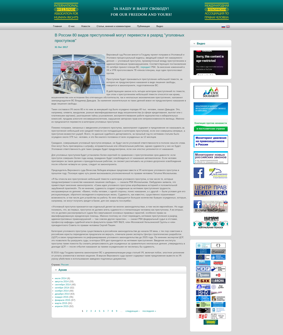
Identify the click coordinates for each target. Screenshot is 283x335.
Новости (85, 26)
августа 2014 (62, 281)
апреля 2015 (62, 306)
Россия (65, 264)
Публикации (143, 26)
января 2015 (61, 297)
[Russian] (223, 27)
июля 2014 (60, 278)
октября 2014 (62, 287)
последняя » (149, 311)
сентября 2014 (63, 284)
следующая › (132, 311)
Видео (159, 26)
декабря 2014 (62, 294)
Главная (57, 26)
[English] (228, 27)
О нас (71, 26)
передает (146, 67)
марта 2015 (61, 303)
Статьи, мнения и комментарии (114, 26)
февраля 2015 (62, 300)
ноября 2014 (62, 290)
